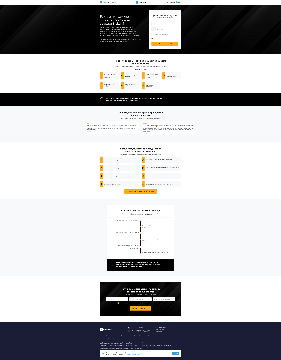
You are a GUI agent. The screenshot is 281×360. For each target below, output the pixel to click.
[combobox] (154, 29)
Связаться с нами (169, 335)
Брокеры (102, 335)
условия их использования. (132, 354)
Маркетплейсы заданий (140, 335)
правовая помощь (170, 2)
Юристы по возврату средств (155, 335)
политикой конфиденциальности (168, 38)
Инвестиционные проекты (112, 335)
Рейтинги (106, 2)
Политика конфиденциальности (107, 338)
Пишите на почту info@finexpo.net (139, 327)
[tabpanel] (112, 127)
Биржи (123, 335)
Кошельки (129, 335)
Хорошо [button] (175, 353)
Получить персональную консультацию (140, 191)
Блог (113, 2)
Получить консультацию (165, 43)
